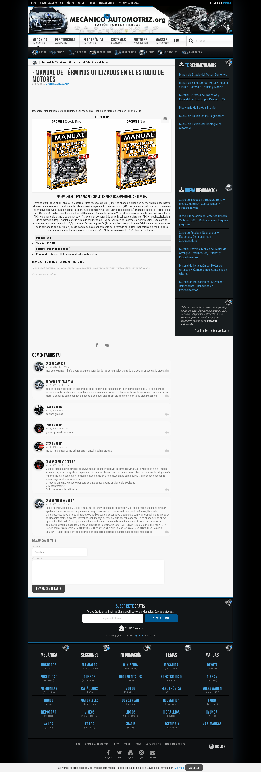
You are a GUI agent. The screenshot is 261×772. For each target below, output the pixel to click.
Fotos (90, 724)
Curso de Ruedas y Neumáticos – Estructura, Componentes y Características (199, 237)
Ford (212, 700)
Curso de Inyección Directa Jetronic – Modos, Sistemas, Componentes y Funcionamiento (202, 204)
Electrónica (171, 688)
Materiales (90, 700)
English (219, 746)
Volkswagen (212, 688)
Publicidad (49, 676)
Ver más (179, 767)
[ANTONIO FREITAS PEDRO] (39, 384)
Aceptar (194, 768)
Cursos (90, 676)
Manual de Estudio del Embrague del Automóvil (200, 126)
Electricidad (171, 676)
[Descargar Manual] (66, 158)
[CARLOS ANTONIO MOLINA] (39, 503)
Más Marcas (212, 724)
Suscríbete (220, 2)
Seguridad (138, 635)
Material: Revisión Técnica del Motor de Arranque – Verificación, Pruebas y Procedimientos (202, 253)
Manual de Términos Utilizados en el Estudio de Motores (98, 76)
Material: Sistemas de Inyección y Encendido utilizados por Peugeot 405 (202, 97)
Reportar (48, 712)
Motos (130, 688)
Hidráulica (171, 712)
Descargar (130, 700)
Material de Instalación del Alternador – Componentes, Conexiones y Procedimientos (202, 286)
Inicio (34, 63)
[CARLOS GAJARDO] (39, 366)
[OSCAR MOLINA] (39, 410)
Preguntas (48, 688)
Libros (130, 712)
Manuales (89, 665)
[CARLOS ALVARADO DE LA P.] (39, 464)
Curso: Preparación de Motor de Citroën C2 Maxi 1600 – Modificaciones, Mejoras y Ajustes (203, 220)
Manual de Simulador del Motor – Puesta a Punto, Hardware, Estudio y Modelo (203, 85)
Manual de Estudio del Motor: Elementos (203, 74)
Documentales (130, 676)
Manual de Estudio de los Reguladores (201, 116)
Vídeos (90, 712)
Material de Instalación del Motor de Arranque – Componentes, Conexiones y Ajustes (203, 269)
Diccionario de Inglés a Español (197, 107)
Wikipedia (130, 665)
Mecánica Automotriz (57, 84)
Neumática (171, 700)
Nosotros (49, 665)
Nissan (212, 676)
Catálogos (89, 688)
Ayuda (49, 724)
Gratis (130, 724)
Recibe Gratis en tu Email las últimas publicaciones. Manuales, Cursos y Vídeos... (130, 611)
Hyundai (212, 712)
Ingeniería (171, 724)
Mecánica (171, 665)
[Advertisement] (101, 97)
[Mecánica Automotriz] (130, 20)
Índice (49, 700)
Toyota (212, 665)
